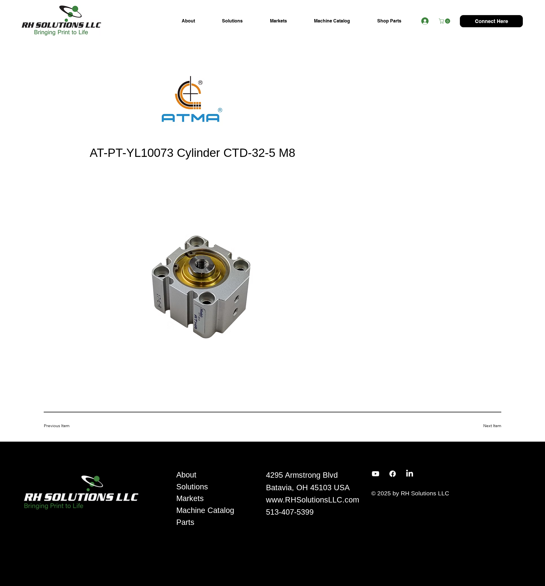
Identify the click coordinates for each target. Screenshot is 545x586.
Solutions (192, 487)
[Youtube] (375, 473)
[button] (445, 21)
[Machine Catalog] (251, 511)
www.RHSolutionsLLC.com (312, 500)
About (186, 475)
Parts (185, 522)
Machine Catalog (205, 510)
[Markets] (251, 499)
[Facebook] (392, 473)
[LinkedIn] (409, 473)
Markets (190, 498)
